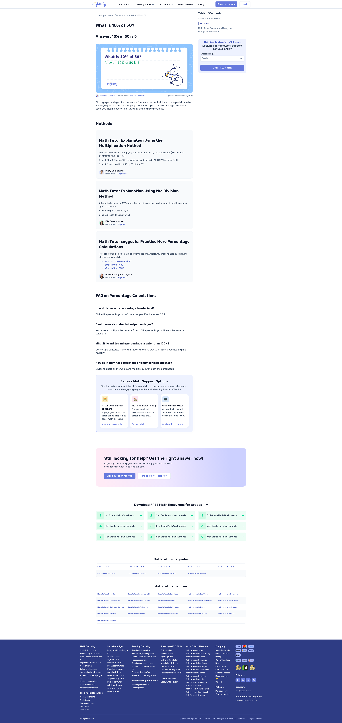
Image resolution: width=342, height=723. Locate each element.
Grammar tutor (167, 666)
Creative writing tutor (170, 670)
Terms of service (222, 694)
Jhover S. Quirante (107, 96)
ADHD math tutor (115, 685)
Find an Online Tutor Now (154, 476)
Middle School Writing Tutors (144, 675)
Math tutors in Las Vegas (198, 594)
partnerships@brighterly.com (247, 700)
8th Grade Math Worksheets (171, 536)
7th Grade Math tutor (136, 573)
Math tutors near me (194, 650)
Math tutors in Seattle (106, 620)
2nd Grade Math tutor (136, 567)
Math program (86, 666)
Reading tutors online (141, 650)
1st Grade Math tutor (106, 567)
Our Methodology (222, 660)
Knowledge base (87, 703)
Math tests (85, 700)
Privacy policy (221, 691)
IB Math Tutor (113, 691)
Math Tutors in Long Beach (197, 692)
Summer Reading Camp (142, 672)
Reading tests (138, 688)
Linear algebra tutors (116, 675)
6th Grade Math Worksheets (222, 526)
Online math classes (88, 669)
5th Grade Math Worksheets (171, 526)
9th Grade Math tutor (197, 573)
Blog (217, 663)
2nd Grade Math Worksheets (171, 515)
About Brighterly (222, 650)
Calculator (84, 710)
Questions (121, 15)
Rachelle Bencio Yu (137, 96)
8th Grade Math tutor (167, 573)
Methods (204, 23)
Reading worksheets (140, 684)
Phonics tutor (167, 653)
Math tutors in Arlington (137, 607)
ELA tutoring (166, 650)
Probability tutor (114, 682)
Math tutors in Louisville (168, 614)
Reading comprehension (142, 663)
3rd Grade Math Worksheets (222, 515)
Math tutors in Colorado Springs (110, 607)
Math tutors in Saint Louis (168, 607)
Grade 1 (205, 58)
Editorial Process (222, 673)
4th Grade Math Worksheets (120, 526)
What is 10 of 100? (114, 268)
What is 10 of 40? (114, 265)
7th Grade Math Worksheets (120, 536)
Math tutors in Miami (136, 614)
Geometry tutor (114, 663)
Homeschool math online (91, 672)
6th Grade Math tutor (106, 573)
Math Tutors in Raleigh (195, 695)
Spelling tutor (167, 657)
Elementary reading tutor (143, 653)
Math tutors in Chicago (227, 607)
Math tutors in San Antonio (138, 600)
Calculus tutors (114, 672)
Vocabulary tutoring (169, 663)
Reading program (139, 660)
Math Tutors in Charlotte (196, 682)
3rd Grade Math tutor (166, 567)
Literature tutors (168, 679)
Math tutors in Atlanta (106, 614)
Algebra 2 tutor (114, 659)
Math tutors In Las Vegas (196, 663)
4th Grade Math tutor (197, 567)
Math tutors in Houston (228, 594)
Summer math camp (89, 688)
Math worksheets (87, 697)
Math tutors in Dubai (226, 614)
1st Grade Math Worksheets (120, 515)
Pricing (218, 657)
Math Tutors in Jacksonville (197, 689)
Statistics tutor (114, 688)
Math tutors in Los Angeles (108, 600)
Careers (218, 682)
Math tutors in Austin (167, 600)
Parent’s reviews (222, 653)
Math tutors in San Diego (168, 594)
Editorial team (221, 670)
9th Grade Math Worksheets (222, 536)
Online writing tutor (169, 660)
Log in (245, 4)
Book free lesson (226, 4)
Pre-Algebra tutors (115, 666)
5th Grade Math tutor (227, 567)
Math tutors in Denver (197, 607)
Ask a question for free (119, 476)
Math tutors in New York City (139, 594)
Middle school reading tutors (144, 657)
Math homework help (89, 681)
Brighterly (122, 174)
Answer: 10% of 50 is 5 (209, 18)
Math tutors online (88, 650)
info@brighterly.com (243, 691)
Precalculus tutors (115, 669)
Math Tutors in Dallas (194, 686)
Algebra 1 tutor (113, 656)
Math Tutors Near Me (106, 594)
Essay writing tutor (169, 682)
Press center (221, 666)
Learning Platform (105, 15)
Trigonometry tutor (115, 679)
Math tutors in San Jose (228, 600)
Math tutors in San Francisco (200, 600)
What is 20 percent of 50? (119, 261)
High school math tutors (90, 663)
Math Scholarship (87, 684)
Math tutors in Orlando (197, 614)
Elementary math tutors (91, 653)
